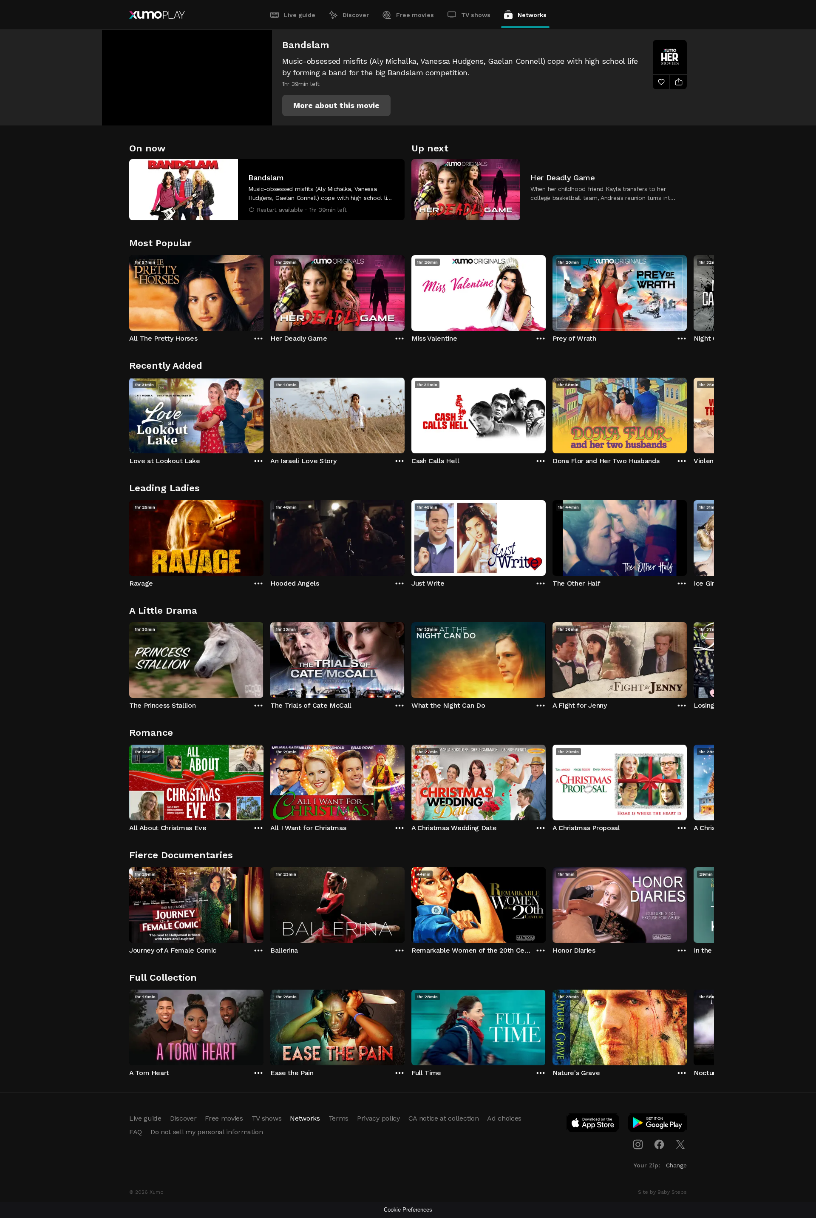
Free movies (415, 14)
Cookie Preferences (408, 1210)
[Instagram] (638, 1144)
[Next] (687, 291)
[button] (336, 105)
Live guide (299, 14)
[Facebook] (659, 1144)
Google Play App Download (658, 1124)
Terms (338, 1118)
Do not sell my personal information (206, 1132)
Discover (356, 14)
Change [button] (676, 1165)
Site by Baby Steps (662, 1192)
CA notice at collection (443, 1118)
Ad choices (504, 1118)
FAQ (135, 1132)
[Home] (157, 15)
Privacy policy (378, 1118)
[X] (680, 1144)
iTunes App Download (593, 1124)
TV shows (475, 14)
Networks (532, 14)
